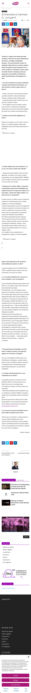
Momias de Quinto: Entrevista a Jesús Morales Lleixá (20, 502)
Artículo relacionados (9, 480)
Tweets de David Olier (8, 588)
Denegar (15, 680)
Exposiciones (6, 560)
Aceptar (15, 675)
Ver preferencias (15, 685)
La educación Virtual (23, 453)
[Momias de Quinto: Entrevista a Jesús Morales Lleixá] (6, 503)
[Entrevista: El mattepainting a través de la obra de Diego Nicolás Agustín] (6, 486)
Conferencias (6, 552)
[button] (28, 657)
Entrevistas (8, 8)
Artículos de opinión (8, 547)
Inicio (3, 8)
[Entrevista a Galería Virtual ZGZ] (6, 495)
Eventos (5, 557)
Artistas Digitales (7, 549)
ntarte (5, 20)
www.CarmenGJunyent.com (10, 406)
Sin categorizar (7, 562)
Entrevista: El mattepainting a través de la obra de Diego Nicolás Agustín (20, 486)
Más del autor (20, 480)
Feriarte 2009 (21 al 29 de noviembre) (8, 454)
